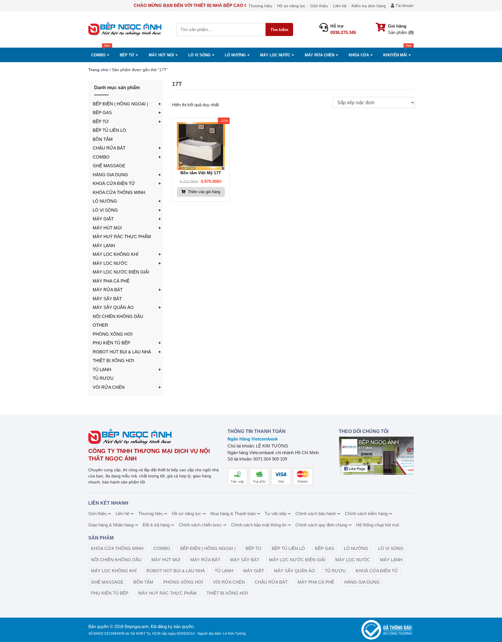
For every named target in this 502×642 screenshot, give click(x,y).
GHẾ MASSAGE (109, 165)
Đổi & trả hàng (156, 524)
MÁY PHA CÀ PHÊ (111, 280)
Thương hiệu (260, 5)
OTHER (100, 325)
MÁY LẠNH (104, 245)
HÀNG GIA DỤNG (110, 174)
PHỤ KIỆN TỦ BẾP (111, 342)
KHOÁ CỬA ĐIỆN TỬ (114, 183)
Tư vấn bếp (275, 513)
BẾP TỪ (101, 121)
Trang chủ (98, 69)
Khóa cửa (359, 55)
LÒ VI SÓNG (105, 210)
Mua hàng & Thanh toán (233, 513)
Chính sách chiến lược (200, 524)
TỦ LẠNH (102, 369)
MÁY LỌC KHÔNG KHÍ (115, 254)
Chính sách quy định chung (321, 524)
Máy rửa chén (319, 55)
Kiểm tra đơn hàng (369, 5)
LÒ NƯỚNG (105, 201)
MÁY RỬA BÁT (108, 289)
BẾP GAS (102, 112)
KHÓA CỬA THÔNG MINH (119, 192)
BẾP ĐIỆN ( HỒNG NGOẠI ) (120, 103)
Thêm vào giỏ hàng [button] (203, 192)
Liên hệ (340, 5)
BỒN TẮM (103, 139)
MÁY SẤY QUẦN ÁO (113, 307)
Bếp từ (127, 55)
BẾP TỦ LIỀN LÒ (109, 130)
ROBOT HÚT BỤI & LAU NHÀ (122, 351)
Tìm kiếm (279, 29)
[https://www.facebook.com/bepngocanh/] (376, 455)
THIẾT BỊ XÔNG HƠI (113, 360)
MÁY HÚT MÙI (161, 55)
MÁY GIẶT (103, 218)
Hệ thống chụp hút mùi (377, 524)
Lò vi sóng (199, 55)
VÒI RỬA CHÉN (109, 387)
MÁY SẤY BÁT (107, 298)
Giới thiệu (319, 5)
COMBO (98, 55)
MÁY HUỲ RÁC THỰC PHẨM (122, 236)
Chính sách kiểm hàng (366, 513)
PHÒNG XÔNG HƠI (112, 334)
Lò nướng (235, 55)
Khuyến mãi (395, 55)
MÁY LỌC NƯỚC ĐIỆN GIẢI (121, 271)
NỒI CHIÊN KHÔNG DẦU (118, 316)
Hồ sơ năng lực (291, 5)
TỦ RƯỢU (103, 378)
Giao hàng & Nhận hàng (111, 524)
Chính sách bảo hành (315, 513)
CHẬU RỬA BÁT (109, 147)
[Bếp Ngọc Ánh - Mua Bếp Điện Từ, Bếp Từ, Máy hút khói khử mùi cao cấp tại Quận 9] (125, 29)
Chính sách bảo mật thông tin (258, 524)
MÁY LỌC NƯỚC (275, 55)
